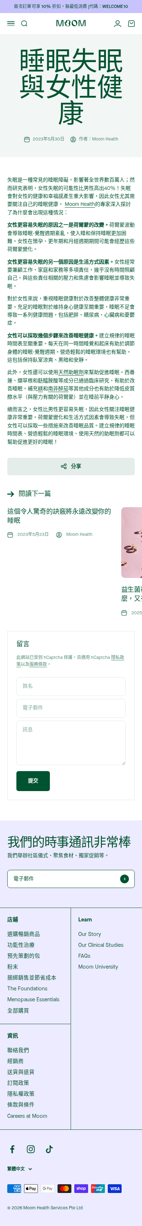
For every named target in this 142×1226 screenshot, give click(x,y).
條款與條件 (21, 1105)
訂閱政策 (18, 1083)
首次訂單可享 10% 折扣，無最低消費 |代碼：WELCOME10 (71, 6)
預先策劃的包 (23, 956)
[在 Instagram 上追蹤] (31, 1149)
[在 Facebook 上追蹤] (12, 1149)
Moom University (98, 967)
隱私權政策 (21, 1094)
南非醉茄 (58, 388)
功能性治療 (21, 945)
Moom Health (80, 204)
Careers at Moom (27, 1116)
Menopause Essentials (33, 1000)
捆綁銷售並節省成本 (31, 978)
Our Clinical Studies (100, 945)
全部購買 (18, 1011)
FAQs (84, 956)
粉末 (12, 967)
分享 (76, 466)
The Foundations (27, 989)
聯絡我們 (18, 1050)
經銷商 (15, 1061)
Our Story (89, 934)
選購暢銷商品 (23, 934)
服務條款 (38, 664)
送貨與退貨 (21, 1072)
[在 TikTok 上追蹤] (49, 1149)
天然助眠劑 (71, 372)
